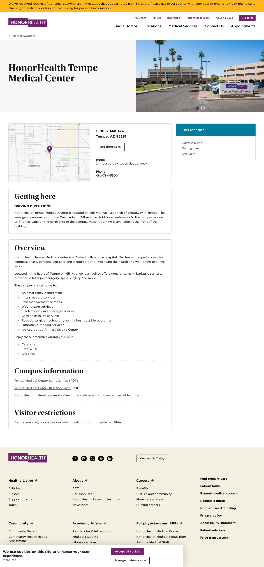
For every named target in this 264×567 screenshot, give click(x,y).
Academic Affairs (87, 523)
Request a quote (212, 501)
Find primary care (213, 478)
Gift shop (28, 353)
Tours (12, 505)
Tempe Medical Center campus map (41, 380)
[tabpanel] (200, 76)
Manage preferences (129, 560)
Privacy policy (211, 515)
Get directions (110, 146)
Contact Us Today (152, 458)
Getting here (190, 148)
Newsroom (80, 505)
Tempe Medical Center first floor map (42, 388)
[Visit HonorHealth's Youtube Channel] (101, 458)
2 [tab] (203, 108)
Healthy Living (20, 480)
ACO (75, 488)
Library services (84, 542)
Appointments (243, 26)
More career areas (150, 499)
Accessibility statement (218, 523)
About (77, 480)
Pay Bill (156, 17)
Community (18, 523)
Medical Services (183, 26)
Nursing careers (148, 505)
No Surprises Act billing (218, 508)
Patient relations (212, 530)
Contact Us (214, 26)
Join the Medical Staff (152, 542)
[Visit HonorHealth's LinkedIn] (110, 458)
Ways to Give (224, 17)
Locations (153, 26)
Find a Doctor (125, 26)
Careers (142, 480)
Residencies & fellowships (91, 531)
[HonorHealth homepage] (27, 23)
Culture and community (154, 494)
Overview (188, 153)
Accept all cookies (128, 551)
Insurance (173, 17)
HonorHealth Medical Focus (157, 531)
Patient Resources (198, 17)
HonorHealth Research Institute (96, 499)
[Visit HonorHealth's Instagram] (84, 458)
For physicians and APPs (157, 523)
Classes (13, 494)
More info (9, 560)
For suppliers (82, 494)
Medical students (85, 536)
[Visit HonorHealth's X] (92, 458)
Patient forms (210, 486)
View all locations (23, 35)
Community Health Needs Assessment (27, 539)
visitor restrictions (76, 422)
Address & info (192, 142)
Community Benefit (23, 531)
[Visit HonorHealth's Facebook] (75, 458)
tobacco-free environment (91, 395)
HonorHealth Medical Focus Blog (161, 536)
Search (249, 18)
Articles (14, 488)
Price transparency (214, 537)
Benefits (142, 488)
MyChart (140, 17)
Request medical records (219, 493)
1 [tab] (197, 108)
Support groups (20, 499)
